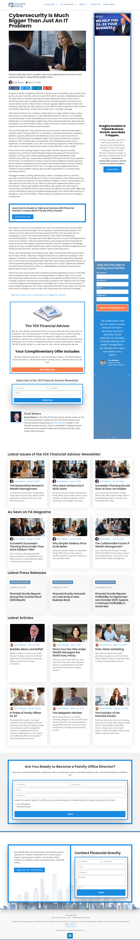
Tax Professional (23, 804)
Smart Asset (58, 423)
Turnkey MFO (49, 4)
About (82, 4)
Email (98, 288)
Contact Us (95, 4)
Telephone (101, 295)
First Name (101, 273)
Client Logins (109, 4)
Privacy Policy (70, 926)
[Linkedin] (70, 935)
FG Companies (67, 4)
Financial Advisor (24, 806)
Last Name (101, 280)
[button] (14, 88)
